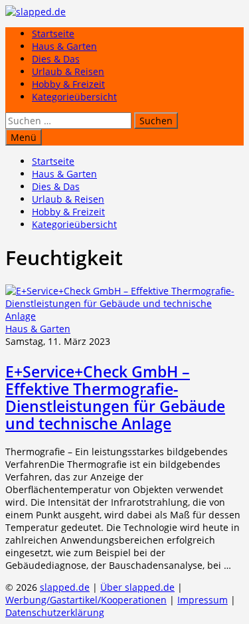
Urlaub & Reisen (68, 71)
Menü (24, 137)
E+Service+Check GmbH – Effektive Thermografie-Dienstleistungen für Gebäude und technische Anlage (115, 397)
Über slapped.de (137, 587)
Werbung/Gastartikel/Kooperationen (86, 599)
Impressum (202, 599)
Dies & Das (56, 58)
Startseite (53, 33)
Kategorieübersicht (74, 96)
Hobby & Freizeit (68, 84)
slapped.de (65, 587)
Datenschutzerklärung (54, 612)
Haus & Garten (64, 46)
